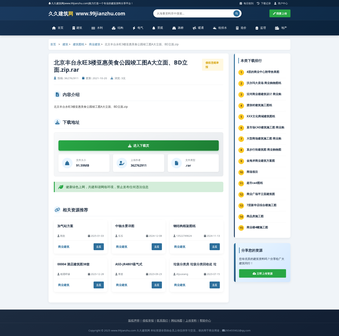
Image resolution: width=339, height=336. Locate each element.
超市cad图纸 (255, 183)
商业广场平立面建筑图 (261, 194)
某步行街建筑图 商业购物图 (264, 149)
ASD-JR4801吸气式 (128, 264)
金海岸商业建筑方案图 (261, 161)
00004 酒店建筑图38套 (73, 264)
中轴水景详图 (124, 226)
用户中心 (282, 3)
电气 (140, 28)
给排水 (222, 28)
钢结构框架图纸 (184, 226)
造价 (243, 28)
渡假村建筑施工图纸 (259, 105)
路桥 (180, 28)
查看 (98, 246)
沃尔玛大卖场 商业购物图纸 (264, 83)
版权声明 (133, 320)
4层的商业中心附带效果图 (263, 72)
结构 (120, 28)
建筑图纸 (78, 44)
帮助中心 (205, 320)
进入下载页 (141, 145)
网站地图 (176, 320)
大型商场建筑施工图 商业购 (264, 138)
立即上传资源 (264, 273)
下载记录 (265, 3)
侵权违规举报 (212, 65)
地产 (284, 28)
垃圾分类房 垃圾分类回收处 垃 (194, 264)
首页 (60, 28)
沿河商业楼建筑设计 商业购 (264, 94)
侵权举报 (148, 320)
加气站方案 (65, 226)
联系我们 (162, 320)
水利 (99, 28)
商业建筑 (94, 44)
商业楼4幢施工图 (257, 227)
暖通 (200, 28)
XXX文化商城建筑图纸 (261, 116)
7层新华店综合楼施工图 (261, 205)
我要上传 (281, 13)
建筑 (79, 28)
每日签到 (248, 3)
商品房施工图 (255, 216)
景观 (160, 28)
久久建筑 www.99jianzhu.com (87, 13)
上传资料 (191, 320)
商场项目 (252, 172)
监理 (263, 28)
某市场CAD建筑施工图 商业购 (265, 127)
